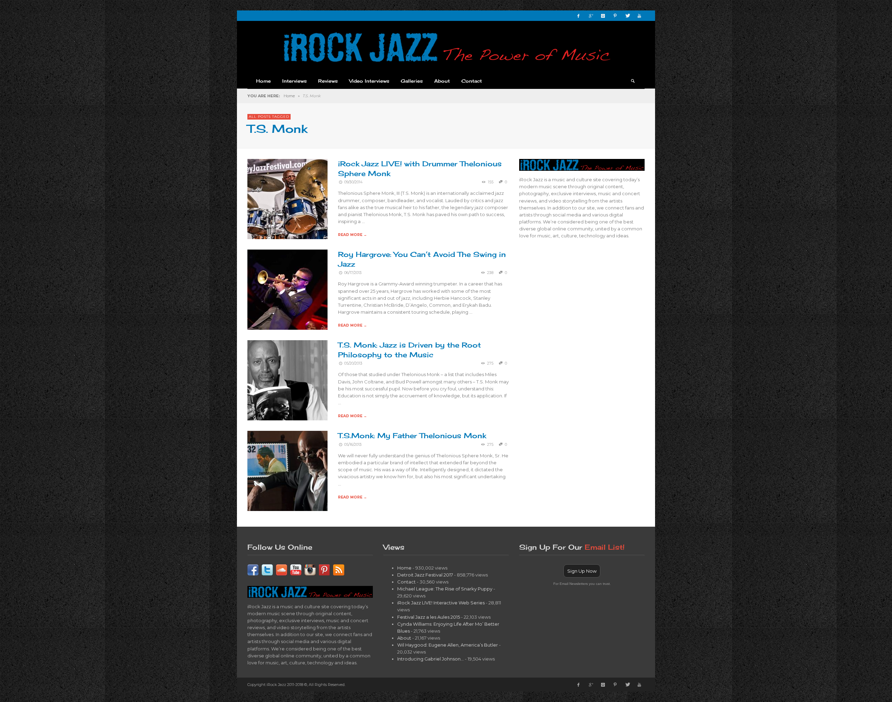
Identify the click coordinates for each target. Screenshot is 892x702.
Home (289, 95)
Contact (406, 582)
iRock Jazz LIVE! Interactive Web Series (441, 602)
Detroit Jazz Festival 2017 (425, 575)
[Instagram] (603, 15)
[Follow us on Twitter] (267, 569)
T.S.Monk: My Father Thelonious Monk (412, 435)
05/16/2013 (353, 444)
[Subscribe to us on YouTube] (295, 569)
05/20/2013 (353, 363)
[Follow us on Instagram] (310, 569)
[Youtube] (639, 15)
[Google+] (590, 15)
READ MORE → (352, 234)
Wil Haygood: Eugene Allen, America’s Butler (447, 645)
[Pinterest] (615, 15)
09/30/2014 (353, 182)
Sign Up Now (582, 571)
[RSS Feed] (338, 569)
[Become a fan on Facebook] (253, 569)
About (404, 638)
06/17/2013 (353, 272)
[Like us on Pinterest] (324, 569)
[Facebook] (578, 15)
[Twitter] (627, 15)
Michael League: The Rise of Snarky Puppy (444, 589)
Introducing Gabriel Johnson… (430, 659)
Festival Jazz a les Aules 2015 (428, 617)
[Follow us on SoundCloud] (281, 569)
